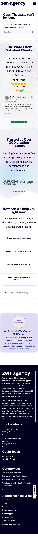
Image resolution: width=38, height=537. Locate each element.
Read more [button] (8, 113)
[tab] (13, 191)
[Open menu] (34, 4)
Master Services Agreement (13, 524)
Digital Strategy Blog (10, 510)
